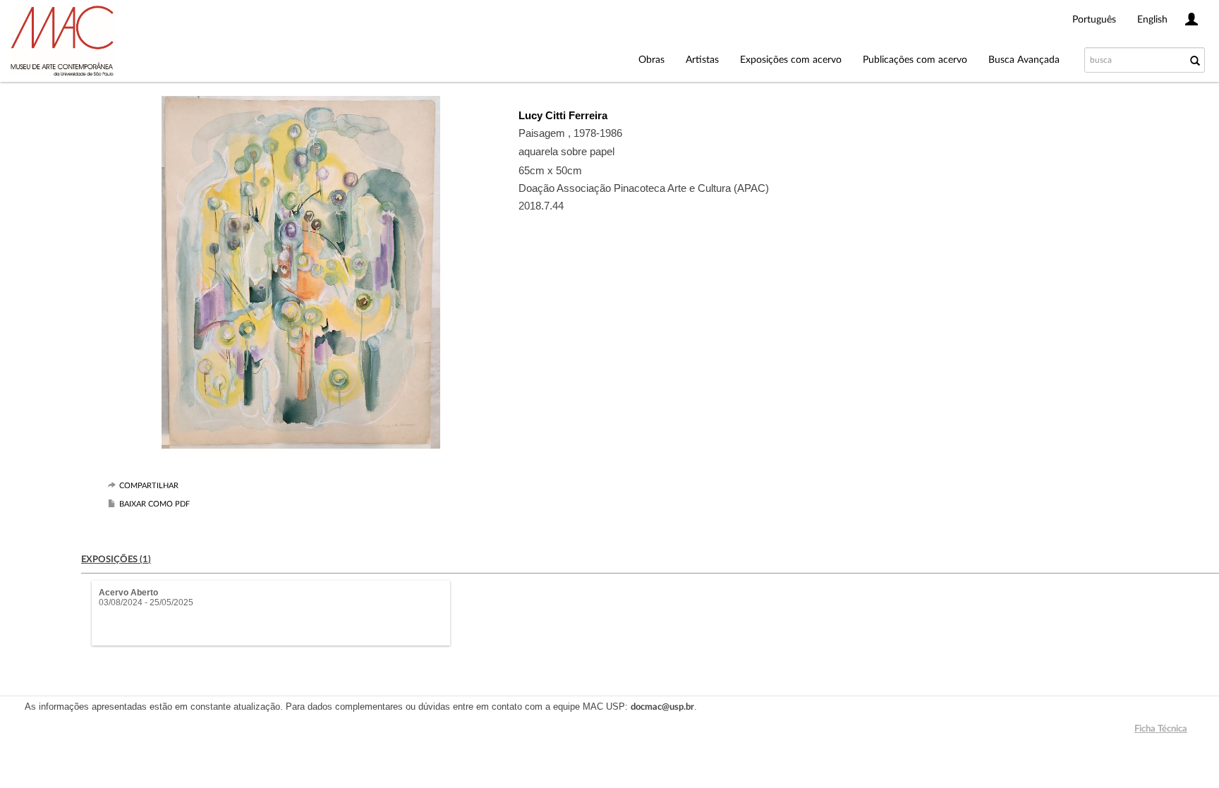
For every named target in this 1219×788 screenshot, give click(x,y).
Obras (651, 60)
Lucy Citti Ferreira (562, 115)
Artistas (702, 60)
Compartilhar (148, 486)
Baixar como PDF (154, 504)
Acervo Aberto (128, 593)
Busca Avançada (1024, 60)
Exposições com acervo (791, 60)
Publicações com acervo (915, 60)
